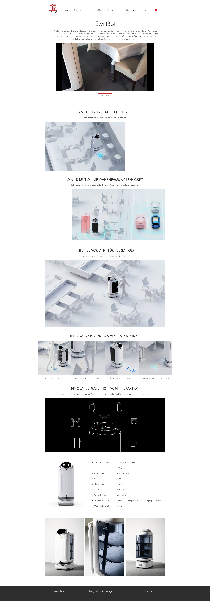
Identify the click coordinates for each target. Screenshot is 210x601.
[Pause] (59, 87)
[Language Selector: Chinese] (157, 10)
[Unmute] (63, 87)
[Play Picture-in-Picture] (146, 87)
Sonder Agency (108, 591)
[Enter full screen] (150, 87)
